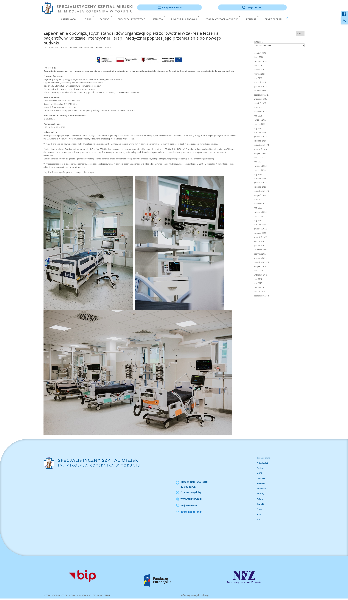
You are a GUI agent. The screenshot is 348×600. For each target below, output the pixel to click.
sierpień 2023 (260, 195)
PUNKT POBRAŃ (273, 19)
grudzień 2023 (260, 182)
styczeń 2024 (260, 178)
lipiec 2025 (258, 107)
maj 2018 (258, 279)
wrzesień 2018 (260, 274)
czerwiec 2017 (260, 287)
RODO (259, 514)
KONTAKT (251, 19)
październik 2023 (261, 191)
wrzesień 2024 (260, 149)
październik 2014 (261, 295)
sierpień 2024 (260, 153)
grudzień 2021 (260, 245)
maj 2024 (258, 161)
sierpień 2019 (260, 266)
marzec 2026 (259, 74)
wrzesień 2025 (260, 99)
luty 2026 (258, 78)
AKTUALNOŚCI (68, 19)
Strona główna (263, 458)
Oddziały (261, 478)
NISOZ (259, 473)
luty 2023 (258, 220)
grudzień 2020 (260, 258)
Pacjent (260, 468)
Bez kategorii (74, 47)
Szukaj (300, 33)
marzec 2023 (259, 216)
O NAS (88, 19)
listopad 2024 (260, 140)
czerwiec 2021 (260, 254)
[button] (344, 20)
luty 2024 (258, 174)
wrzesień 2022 (260, 237)
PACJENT (105, 19)
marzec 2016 (259, 291)
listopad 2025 (260, 90)
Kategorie (258, 42)
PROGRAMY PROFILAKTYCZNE (222, 19)
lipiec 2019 (258, 270)
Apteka (260, 499)
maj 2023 (258, 207)
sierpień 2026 (260, 53)
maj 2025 (258, 115)
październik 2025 (261, 95)
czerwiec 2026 (260, 61)
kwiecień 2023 (260, 212)
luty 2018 (258, 283)
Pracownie (261, 489)
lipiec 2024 (258, 157)
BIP (258, 519)
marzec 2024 (259, 170)
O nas (259, 509)
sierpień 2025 (260, 103)
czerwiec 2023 (260, 203)
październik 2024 (261, 145)
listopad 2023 (260, 187)
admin (57, 47)
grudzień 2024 (260, 136)
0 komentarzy (106, 47)
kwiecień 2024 (260, 166)
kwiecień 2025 (260, 120)
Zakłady (260, 494)
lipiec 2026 (258, 57)
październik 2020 (261, 262)
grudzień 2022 (260, 228)
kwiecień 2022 (260, 241)
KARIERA (158, 19)
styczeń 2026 (260, 82)
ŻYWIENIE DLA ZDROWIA (184, 19)
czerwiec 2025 (260, 111)
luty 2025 (258, 128)
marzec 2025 (259, 124)
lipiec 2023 (258, 199)
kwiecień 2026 (260, 69)
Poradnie (261, 483)
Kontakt (260, 504)
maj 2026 (258, 65)
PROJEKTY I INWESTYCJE (131, 19)
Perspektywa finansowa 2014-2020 (90, 47)
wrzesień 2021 (260, 249)
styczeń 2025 (260, 132)
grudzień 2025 (260, 86)
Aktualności (262, 463)
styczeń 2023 (260, 224)
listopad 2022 (260, 233)
